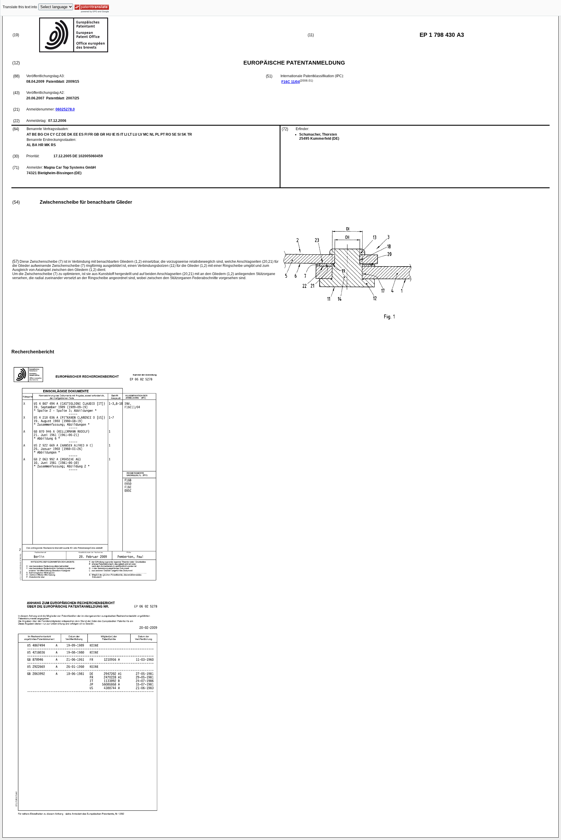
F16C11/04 (290, 82)
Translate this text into (20, 7)
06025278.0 (65, 109)
